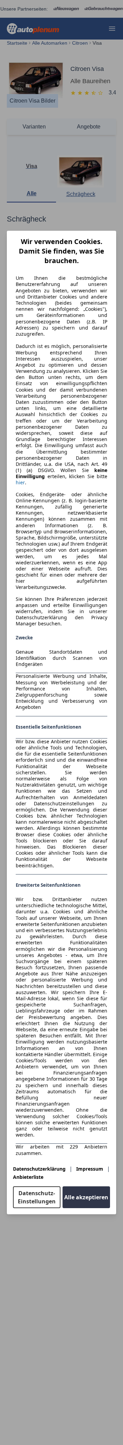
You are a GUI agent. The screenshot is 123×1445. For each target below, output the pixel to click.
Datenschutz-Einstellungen (37, 1197)
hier (20, 483)
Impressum (89, 1169)
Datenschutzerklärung (39, 1169)
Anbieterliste (28, 1177)
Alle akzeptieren (86, 1197)
